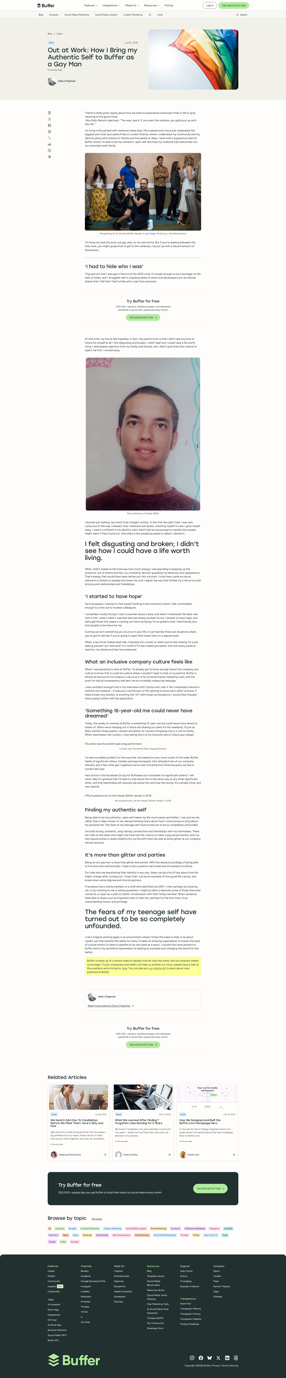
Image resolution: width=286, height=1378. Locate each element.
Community (54, 1281)
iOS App (52, 1319)
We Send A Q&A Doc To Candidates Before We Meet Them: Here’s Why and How (76, 1123)
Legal (216, 1291)
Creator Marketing (133, 14)
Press (216, 1281)
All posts (53, 14)
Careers (217, 1276)
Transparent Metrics (190, 1308)
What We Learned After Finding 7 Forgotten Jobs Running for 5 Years (138, 1122)
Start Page (53, 1309)
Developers (119, 1296)
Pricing (169, 5)
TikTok (84, 1311)
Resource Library (155, 1290)
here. (125, 968)
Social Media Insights (106, 14)
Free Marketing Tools (158, 1304)
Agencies (119, 1281)
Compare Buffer (155, 1318)
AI (150, 14)
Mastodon (86, 1296)
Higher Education (123, 1291)
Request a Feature (189, 1286)
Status (183, 1276)
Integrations (54, 1314)
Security (234, 1365)
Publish (51, 1276)
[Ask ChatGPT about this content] (49, 150)
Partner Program (221, 1286)
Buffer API (53, 1340)
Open (59, 33)
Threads (85, 1306)
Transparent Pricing (190, 1313)
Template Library (155, 1276)
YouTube (85, 1322)
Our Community (155, 1323)
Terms (225, 1365)
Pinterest (85, 1301)
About (216, 1271)
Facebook (86, 1276)
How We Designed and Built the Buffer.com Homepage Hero (200, 1122)
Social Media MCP (57, 1335)
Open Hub (185, 1303)
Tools (160, 14)
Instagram (86, 1286)
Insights (55, 1286)
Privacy (216, 1365)
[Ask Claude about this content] (49, 157)
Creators (118, 1271)
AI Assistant (54, 1304)
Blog (41, 14)
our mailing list (157, 968)
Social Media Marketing (76, 14)
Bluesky (85, 1271)
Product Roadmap (189, 1324)
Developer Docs (155, 1328)
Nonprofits (119, 1286)
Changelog (185, 1281)
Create (51, 1271)
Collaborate (54, 1291)
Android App (54, 1324)
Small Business (121, 1276)
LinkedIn (85, 1291)
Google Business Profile (93, 1281)
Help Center (186, 1271)
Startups (118, 1301)
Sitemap (217, 1296)
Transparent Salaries (190, 1319)
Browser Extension (57, 1330)
